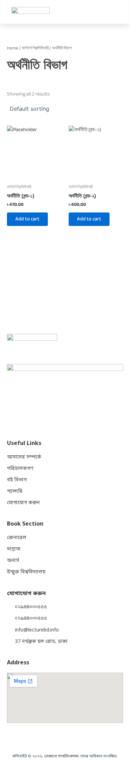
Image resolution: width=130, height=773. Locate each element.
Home (12, 48)
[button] (117, 12)
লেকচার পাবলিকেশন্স (61, 756)
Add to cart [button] (27, 219)
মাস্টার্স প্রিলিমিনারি (35, 48)
